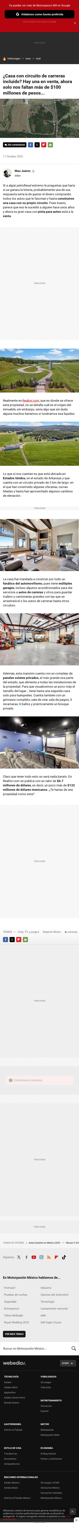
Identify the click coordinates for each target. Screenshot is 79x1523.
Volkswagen (13, 58)
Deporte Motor (52, 932)
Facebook (30, 144)
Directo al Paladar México (17, 1498)
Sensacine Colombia (51, 1492)
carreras (72, 932)
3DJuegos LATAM (50, 1482)
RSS (49, 1257)
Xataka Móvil (10, 1387)
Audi (38, 58)
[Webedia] (14, 1365)
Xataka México (11, 1482)
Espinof (45, 1411)
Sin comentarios (16, 144)
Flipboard (43, 144)
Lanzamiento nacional (54, 1308)
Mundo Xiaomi (11, 1402)
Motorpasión (47, 1429)
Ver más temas (14, 1334)
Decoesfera (10, 1458)
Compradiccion (12, 1464)
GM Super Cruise (51, 1322)
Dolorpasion (11, 1308)
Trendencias (10, 1453)
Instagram (41, 1257)
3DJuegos (46, 1382)
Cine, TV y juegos (28, 932)
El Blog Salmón (48, 1453)
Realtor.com (30, 400)
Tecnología (47, 1301)
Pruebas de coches (15, 1294)
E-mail (50, 144)
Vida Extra (46, 1387)
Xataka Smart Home (14, 1397)
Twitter (37, 144)
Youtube (34, 1257)
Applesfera (9, 1392)
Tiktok (64, 1257)
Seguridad (10, 1301)
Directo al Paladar (13, 1429)
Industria (46, 1287)
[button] (24, 171)
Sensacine (46, 1406)
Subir (65, 1363)
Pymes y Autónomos (51, 1458)
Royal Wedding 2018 (16, 1322)
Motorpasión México (51, 1498)
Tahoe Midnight (13, 1315)
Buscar (74, 1348)
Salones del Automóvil (54, 1294)
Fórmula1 (10, 1287)
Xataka (7, 1382)
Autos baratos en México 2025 (45, 1242)
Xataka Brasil (11, 1487)
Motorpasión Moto (50, 1435)
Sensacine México (50, 1487)
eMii (43, 1315)
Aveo (28, 58)
